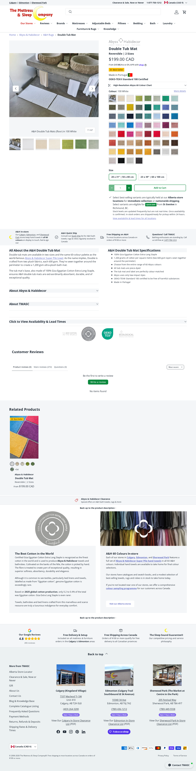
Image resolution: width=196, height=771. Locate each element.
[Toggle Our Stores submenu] (34, 23)
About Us (14, 690)
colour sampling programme (121, 588)
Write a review (98, 382)
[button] (184, 12)
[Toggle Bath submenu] (157, 23)
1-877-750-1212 (154, 2)
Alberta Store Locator (20, 671)
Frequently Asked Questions (24, 711)
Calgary (22, 234)
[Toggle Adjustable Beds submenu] (112, 23)
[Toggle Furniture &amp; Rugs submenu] (98, 29)
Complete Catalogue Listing (24, 706)
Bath (153, 23)
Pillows (122, 23)
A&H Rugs (48, 34)
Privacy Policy (163, 755)
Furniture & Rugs (86, 29)
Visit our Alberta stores (120, 603)
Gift (11, 685)
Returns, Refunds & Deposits (24, 721)
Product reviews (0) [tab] (22, 367)
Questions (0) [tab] (60, 367)
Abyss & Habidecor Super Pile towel (44, 258)
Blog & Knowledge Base (21, 701)
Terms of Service (180, 755)
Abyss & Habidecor (29, 34)
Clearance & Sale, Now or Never (128, 2)
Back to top (96, 654)
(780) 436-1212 (119, 709)
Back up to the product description (98, 508)
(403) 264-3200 (71, 709)
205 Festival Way (167, 699)
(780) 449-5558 (167, 709)
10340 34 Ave (119, 699)
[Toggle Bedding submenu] (144, 23)
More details (180, 91)
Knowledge (110, 29)
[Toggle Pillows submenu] (128, 23)
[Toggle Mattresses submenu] (87, 23)
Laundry (167, 23)
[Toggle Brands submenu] (67, 23)
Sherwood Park (161, 557)
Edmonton (31, 234)
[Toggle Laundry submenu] (174, 23)
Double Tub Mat (24, 478)
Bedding (138, 23)
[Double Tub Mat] (24, 437)
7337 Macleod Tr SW (71, 696)
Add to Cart (160, 187)
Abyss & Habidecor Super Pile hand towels (138, 560)
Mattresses (78, 23)
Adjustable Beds (101, 23)
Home (12, 34)
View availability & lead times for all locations (134, 218)
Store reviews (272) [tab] (43, 367)
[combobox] (113, 11)
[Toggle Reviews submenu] (51, 23)
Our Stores (27, 23)
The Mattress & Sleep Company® (33, 755)
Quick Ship (76, 236)
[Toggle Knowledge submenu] (118, 29)
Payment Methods (19, 716)
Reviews (44, 23)
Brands (61, 23)
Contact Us (15, 695)
